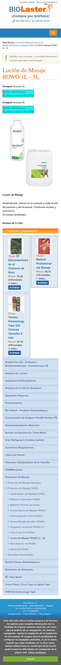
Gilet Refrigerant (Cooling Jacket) (24, 440)
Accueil (18, 43)
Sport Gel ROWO (19, 549)
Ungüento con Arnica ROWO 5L (27, 527)
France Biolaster (30, 614)
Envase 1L (19, 86)
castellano (51, 2)
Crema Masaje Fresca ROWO (26, 516)
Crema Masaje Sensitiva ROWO (27, 521)
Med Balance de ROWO (23, 543)
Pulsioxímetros (13, 402)
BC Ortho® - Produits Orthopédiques (26, 410)
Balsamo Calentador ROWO (25, 499)
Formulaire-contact (27, 2)
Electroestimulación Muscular (22, 425)
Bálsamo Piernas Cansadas (25, 504)
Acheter (14, 287)
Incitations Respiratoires (19, 447)
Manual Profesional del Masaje (44, 263)
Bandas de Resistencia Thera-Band (25, 432)
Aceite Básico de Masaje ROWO (27, 493)
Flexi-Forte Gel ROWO (22, 532)
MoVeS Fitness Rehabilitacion (22, 562)
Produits (26, 43)
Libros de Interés (15, 454)
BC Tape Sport (13, 577)
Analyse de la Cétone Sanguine (23, 388)
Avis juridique (44, 614)
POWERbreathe (14, 469)
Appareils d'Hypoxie (16, 395)
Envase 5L (19, 102)
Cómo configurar (37, 652)
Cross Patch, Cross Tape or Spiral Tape (27, 584)
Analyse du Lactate (16, 373)
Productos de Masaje (17, 477)
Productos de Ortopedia (19, 569)
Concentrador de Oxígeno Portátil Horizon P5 (31, 417)
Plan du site (41, 2)
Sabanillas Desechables (20, 554)
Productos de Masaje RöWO (22, 45)
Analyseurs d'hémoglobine (20, 380)
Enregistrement (14, 614)
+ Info (12, 283)
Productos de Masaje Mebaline (24, 482)
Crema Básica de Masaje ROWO (27, 510)
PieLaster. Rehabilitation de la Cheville (27, 462)
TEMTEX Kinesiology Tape (20, 591)
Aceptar (31, 659)
